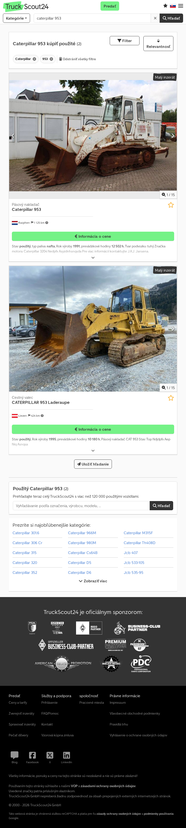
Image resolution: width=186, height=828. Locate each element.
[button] (180, 6)
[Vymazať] (155, 18)
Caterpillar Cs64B (83, 552)
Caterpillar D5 (79, 562)
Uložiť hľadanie (95, 464)
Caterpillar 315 (25, 552)
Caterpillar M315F (138, 532)
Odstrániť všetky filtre (79, 59)
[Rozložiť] (93, 257)
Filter (126, 40)
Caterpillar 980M (82, 542)
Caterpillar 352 (25, 572)
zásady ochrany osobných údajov (119, 813)
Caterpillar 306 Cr (27, 542)
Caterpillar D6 (79, 572)
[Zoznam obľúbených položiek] (165, 6)
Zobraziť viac (95, 580)
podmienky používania (159, 813)
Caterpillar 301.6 (26, 532)
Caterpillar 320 (25, 562)
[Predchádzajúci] (13, 136)
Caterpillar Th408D (139, 542)
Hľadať (173, 18)
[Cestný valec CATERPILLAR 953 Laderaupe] (93, 329)
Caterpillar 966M (82, 532)
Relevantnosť (158, 46)
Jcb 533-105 (134, 562)
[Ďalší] (173, 136)
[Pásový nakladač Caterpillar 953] (93, 136)
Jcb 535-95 (133, 572)
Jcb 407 (131, 552)
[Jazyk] (173, 6)
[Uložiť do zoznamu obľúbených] (171, 205)
